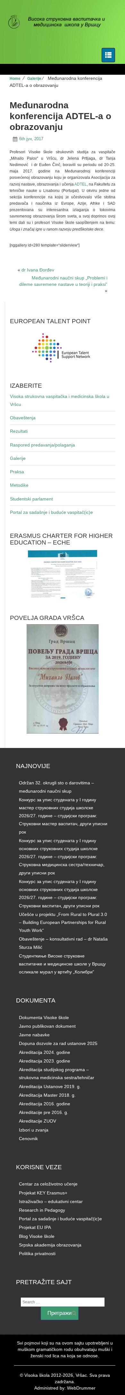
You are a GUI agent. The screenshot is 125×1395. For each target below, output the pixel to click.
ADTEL (80, 184)
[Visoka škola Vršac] (60, 22)
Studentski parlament (31, 498)
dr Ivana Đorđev (37, 269)
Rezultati (19, 431)
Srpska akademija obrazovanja (50, 1244)
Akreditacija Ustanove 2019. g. (50, 1086)
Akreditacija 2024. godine (44, 1052)
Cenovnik (28, 1138)
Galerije (34, 78)
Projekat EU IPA (35, 1227)
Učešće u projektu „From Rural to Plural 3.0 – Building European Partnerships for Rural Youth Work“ (63, 922)
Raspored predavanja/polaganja (42, 444)
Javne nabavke (34, 1034)
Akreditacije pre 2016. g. (43, 1112)
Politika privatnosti (37, 1253)
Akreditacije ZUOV (37, 1121)
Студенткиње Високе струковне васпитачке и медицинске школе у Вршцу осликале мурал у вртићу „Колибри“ (62, 963)
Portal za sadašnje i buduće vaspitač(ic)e (51, 512)
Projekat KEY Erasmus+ (43, 1192)
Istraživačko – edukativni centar (51, 1201)
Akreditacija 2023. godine (44, 1060)
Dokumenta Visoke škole (44, 1017)
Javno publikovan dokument (47, 1026)
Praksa (17, 471)
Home (15, 78)
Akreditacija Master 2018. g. (47, 1095)
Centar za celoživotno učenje (48, 1183)
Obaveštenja (23, 417)
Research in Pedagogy (42, 1210)
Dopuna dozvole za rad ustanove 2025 (58, 1043)
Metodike (19, 485)
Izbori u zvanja (33, 1129)
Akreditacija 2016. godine (44, 1103)
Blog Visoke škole (36, 1236)
